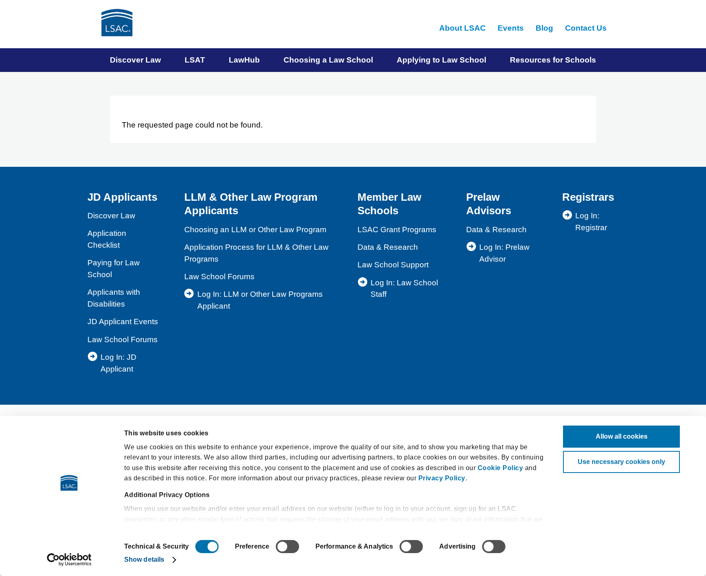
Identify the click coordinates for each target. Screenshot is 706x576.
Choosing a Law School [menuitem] (328, 60)
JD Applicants (122, 197)
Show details (144, 559)
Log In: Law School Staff (404, 288)
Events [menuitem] (511, 28)
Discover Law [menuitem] (135, 60)
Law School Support (393, 264)
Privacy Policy (441, 478)
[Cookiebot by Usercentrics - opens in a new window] (69, 559)
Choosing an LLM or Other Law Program (255, 229)
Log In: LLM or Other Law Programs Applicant (260, 300)
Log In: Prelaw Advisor (504, 253)
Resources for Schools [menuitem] (553, 60)
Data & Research (387, 247)
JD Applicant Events (122, 321)
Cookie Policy (500, 467)
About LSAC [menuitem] (462, 28)
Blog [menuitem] (544, 28)
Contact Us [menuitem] (586, 28)
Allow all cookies (622, 436)
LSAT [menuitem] (195, 60)
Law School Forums (122, 339)
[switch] (287, 546)
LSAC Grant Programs (396, 229)
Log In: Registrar (591, 221)
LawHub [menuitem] (244, 60)
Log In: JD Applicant (118, 363)
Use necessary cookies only (621, 461)
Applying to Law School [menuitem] (441, 60)
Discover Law (111, 215)
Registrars (588, 197)
